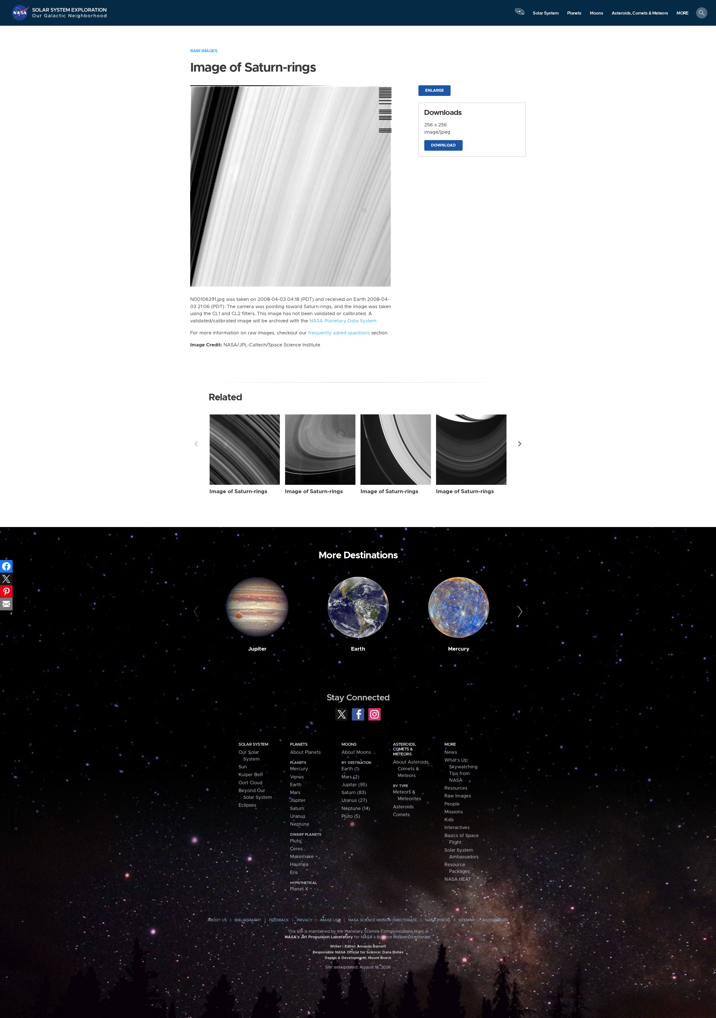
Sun (243, 767)
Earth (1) (350, 769)
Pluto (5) (350, 816)
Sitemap (466, 920)
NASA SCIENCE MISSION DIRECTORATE (382, 920)
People (452, 804)
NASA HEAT (457, 879)
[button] (682, 13)
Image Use (330, 920)
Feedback (279, 920)
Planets (298, 744)
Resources (455, 788)
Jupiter (257, 649)
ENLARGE (434, 91)
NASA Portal (438, 920)
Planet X (299, 889)
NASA (21, 12)
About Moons (356, 752)
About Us (217, 920)
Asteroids (403, 807)
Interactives (457, 827)
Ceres (296, 849)
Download (443, 145)
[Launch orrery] (519, 14)
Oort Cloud (250, 783)
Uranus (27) (354, 800)
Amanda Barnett (371, 946)
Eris (294, 872)
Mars (295, 792)
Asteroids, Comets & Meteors (404, 749)
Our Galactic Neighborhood (69, 17)
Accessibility (495, 920)
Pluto (295, 841)
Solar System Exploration (69, 8)
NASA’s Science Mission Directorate (395, 937)
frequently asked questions (339, 333)
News (450, 752)
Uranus (297, 816)
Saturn (297, 808)
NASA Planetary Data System (342, 320)
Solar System (253, 744)
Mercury (458, 649)
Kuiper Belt (251, 775)
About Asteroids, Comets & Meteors (411, 769)
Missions (453, 812)
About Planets (305, 752)
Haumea (299, 864)
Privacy (304, 920)
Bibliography (248, 920)
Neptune (299, 824)
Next (520, 444)
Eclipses (247, 805)
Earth (358, 649)
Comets (401, 814)
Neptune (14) (355, 808)
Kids (449, 820)
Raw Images (203, 51)
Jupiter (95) (354, 785)
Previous (196, 444)
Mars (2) (350, 777)
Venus (297, 777)
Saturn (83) (353, 792)
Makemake (302, 856)
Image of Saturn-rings (238, 491)
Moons (348, 744)
